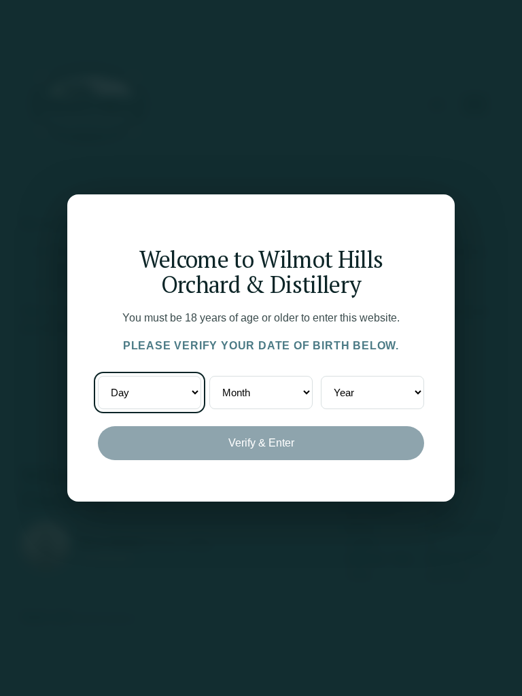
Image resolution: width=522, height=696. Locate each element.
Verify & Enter (261, 443)
